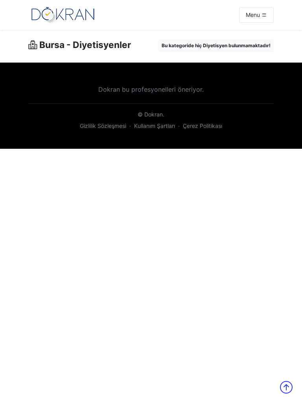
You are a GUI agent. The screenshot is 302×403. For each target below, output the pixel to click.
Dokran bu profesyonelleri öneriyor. (151, 89)
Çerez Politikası (202, 125)
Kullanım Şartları (154, 125)
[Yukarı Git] (286, 387)
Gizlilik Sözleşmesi (103, 125)
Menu (253, 14)
